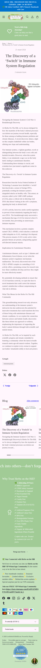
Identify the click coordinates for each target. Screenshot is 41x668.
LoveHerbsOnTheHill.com (14, 636)
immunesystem (8, 364)
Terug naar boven (19, 552)
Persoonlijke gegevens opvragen (17, 640)
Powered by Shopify (27, 636)
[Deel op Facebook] (9, 374)
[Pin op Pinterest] (14, 374)
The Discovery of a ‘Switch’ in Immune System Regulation (18, 45)
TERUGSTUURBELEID (9, 644)
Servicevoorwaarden (7, 642)
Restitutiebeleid (20, 642)
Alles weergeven (33, 401)
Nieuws (10, 43)
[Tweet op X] (4, 374)
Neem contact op (32, 640)
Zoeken (4, 640)
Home (4, 43)
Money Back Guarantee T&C (26, 644)
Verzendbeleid (30, 642)
